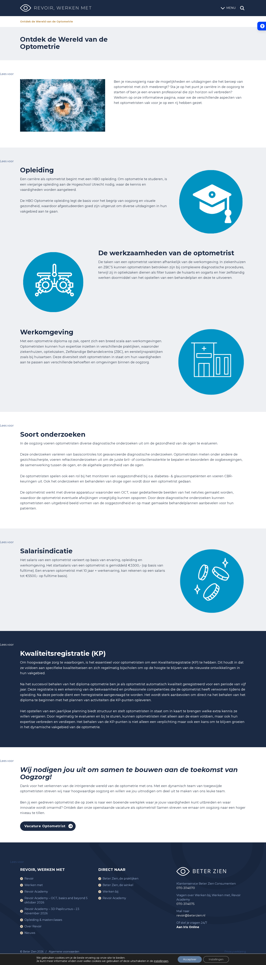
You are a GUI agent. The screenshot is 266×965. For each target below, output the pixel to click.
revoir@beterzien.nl (190, 915)
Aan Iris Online (187, 927)
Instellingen (216, 959)
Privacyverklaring (235, 951)
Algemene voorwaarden (64, 951)
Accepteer (189, 959)
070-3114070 (185, 888)
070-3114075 (185, 904)
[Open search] (242, 8)
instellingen (161, 961)
